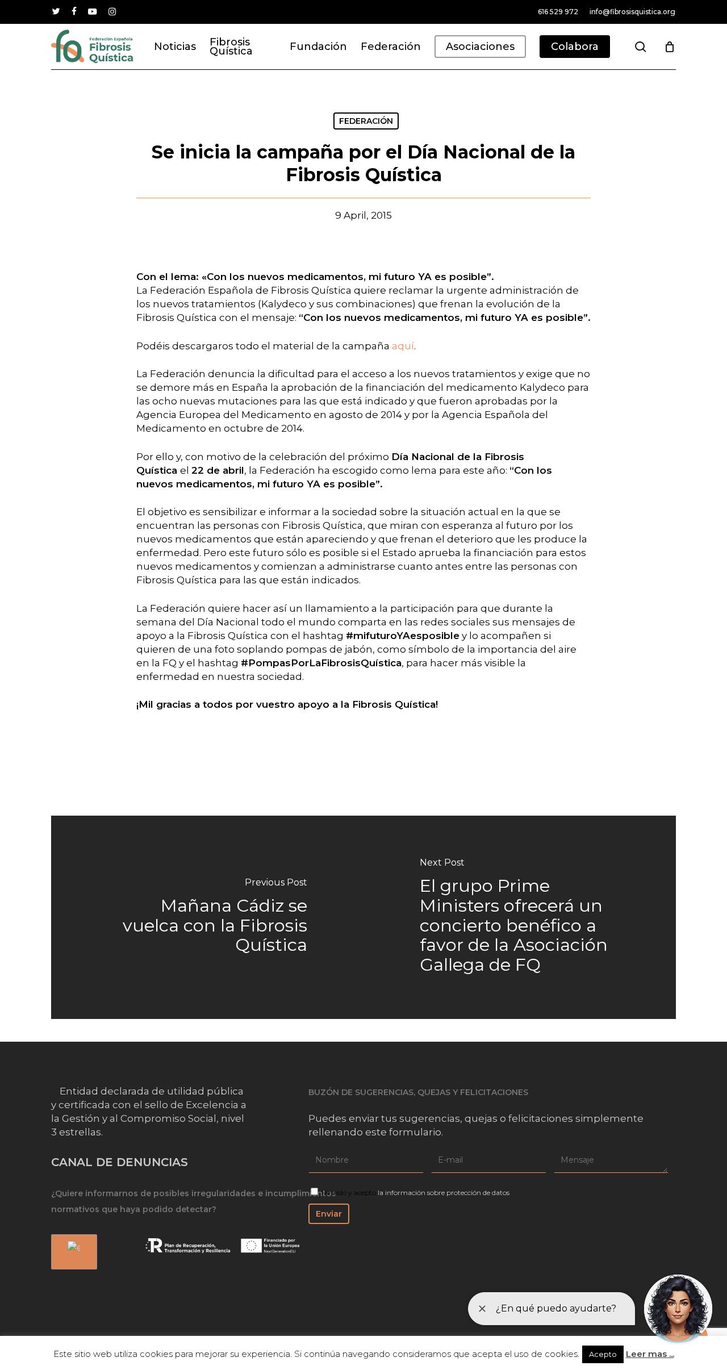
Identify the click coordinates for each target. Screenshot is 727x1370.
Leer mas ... (650, 1353)
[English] (72, 1252)
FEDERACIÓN (366, 121)
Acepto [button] (603, 1354)
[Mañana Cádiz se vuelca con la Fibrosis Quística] (207, 917)
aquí (403, 346)
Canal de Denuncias (119, 1162)
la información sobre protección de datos (443, 1192)
